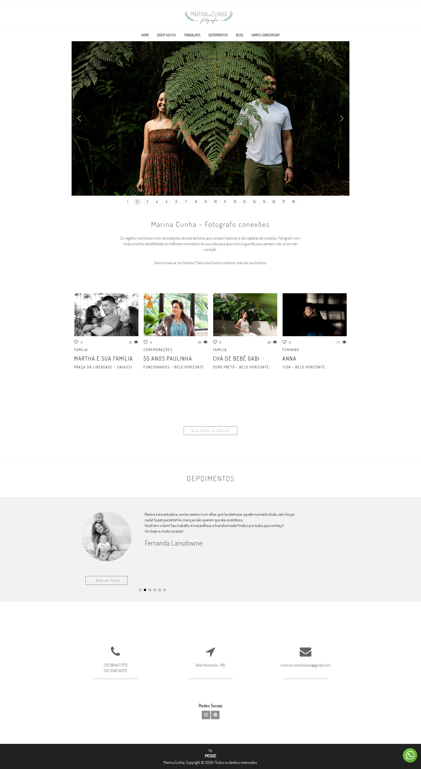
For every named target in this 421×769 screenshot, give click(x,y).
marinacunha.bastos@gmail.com (306, 691)
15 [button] (264, 202)
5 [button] (166, 202)
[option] (210, 118)
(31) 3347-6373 (115, 696)
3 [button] (147, 202)
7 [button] (186, 202)
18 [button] (293, 202)
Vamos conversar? (265, 35)
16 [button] (274, 202)
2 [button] (137, 202)
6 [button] (176, 202)
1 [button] (127, 202)
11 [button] (225, 202)
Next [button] (342, 118)
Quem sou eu (166, 35)
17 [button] (284, 202)
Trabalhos (192, 35)
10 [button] (215, 202)
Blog (239, 35)
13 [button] (244, 202)
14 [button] (254, 202)
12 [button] (235, 202)
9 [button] (206, 202)
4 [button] (157, 202)
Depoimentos (218, 35)
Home (145, 35)
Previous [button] (79, 118)
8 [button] (196, 202)
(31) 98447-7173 (115, 691)
